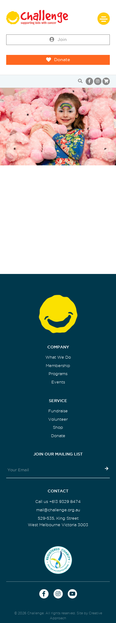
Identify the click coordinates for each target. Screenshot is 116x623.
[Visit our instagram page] (97, 81)
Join (62, 39)
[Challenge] (58, 17)
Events (58, 382)
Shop (58, 427)
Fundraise (58, 411)
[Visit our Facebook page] (89, 81)
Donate (62, 59)
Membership (58, 366)
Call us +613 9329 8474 (58, 502)
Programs (58, 374)
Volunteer (58, 419)
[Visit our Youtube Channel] (72, 593)
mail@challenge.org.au (58, 510)
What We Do (58, 357)
